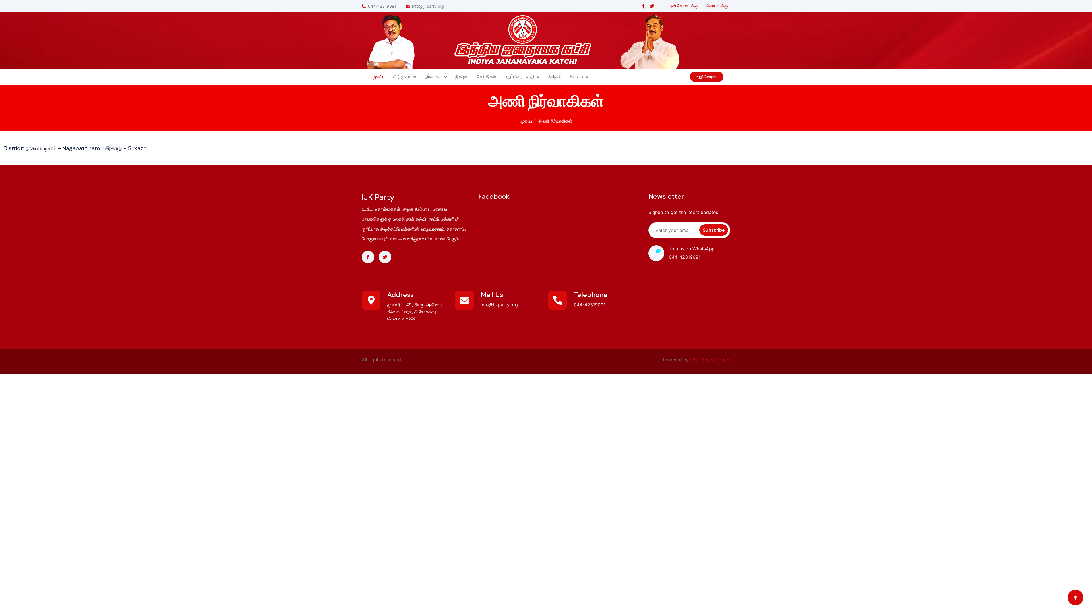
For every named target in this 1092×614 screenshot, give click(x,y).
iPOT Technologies (710, 359)
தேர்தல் (555, 77)
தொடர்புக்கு (717, 6)
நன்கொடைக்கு (684, 6)
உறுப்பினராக (707, 76)
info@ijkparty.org (428, 6)
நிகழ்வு (461, 77)
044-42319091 (382, 6)
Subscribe (714, 230)
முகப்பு (379, 77)
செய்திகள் (487, 77)
